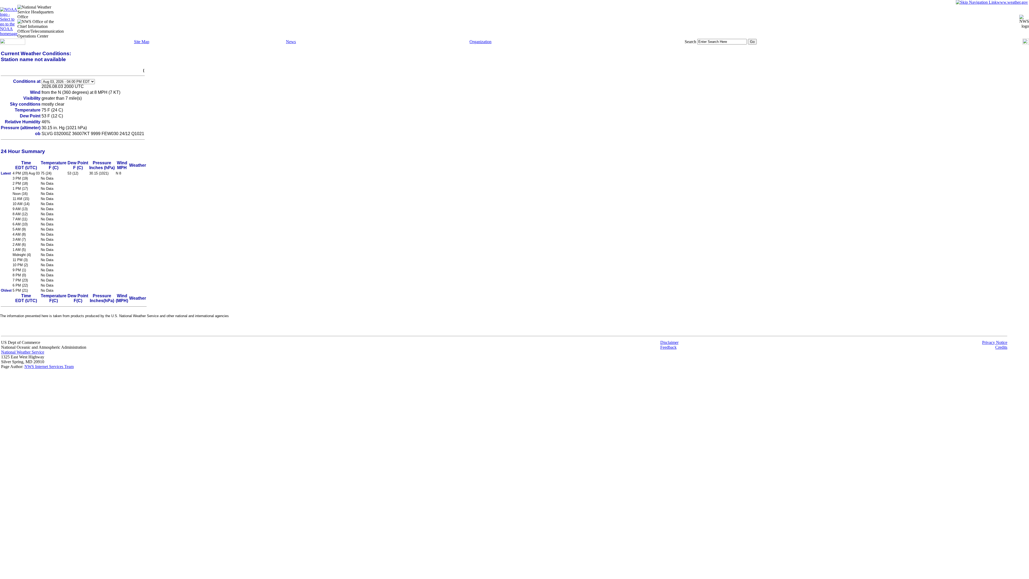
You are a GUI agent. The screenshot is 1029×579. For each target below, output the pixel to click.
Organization (480, 41)
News (291, 41)
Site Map (141, 41)
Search (690, 41)
